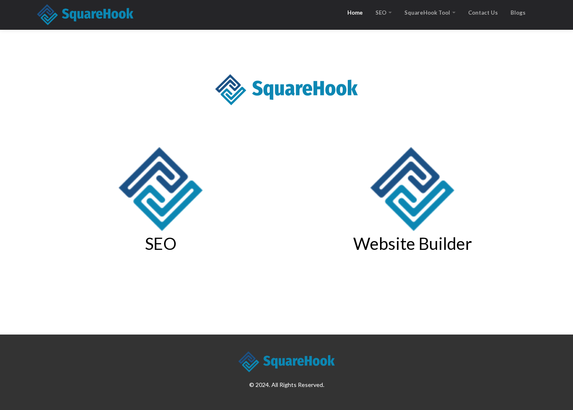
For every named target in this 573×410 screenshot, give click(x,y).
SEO (381, 12)
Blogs (518, 12)
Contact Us (483, 12)
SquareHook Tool (427, 12)
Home (355, 12)
